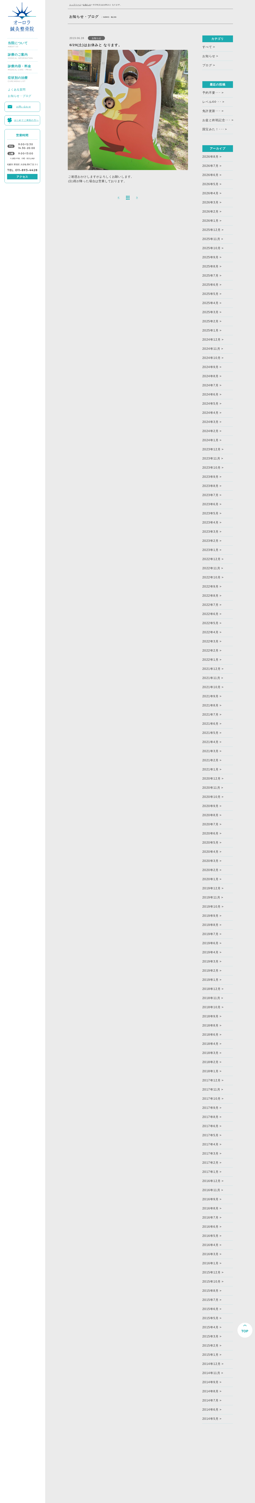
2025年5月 (210, 293)
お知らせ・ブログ (19, 95)
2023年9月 (210, 476)
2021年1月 (210, 769)
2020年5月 (210, 842)
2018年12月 (211, 988)
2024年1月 (210, 440)
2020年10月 (211, 796)
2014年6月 (210, 1409)
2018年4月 (210, 1043)
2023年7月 (210, 495)
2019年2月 (210, 970)
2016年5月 (210, 1235)
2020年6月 (210, 833)
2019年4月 (210, 952)
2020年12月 (211, 778)
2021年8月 (210, 705)
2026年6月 (210, 175)
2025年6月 (210, 284)
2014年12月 (211, 1363)
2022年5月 (210, 623)
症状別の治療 (18, 77)
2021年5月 (210, 732)
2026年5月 (210, 184)
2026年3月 (210, 202)
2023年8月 (210, 485)
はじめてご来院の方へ (26, 119)
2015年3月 (210, 1336)
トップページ (75, 5)
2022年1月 (210, 659)
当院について (18, 43)
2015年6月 (210, 1309)
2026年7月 (210, 165)
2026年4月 (210, 193)
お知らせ (87, 5)
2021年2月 (210, 760)
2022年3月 (210, 641)
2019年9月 (210, 915)
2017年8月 (210, 1117)
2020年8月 (210, 815)
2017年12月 (211, 1080)
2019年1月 (210, 979)
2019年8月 (210, 924)
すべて (207, 47)
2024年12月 (211, 339)
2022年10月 (211, 577)
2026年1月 (210, 220)
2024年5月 (210, 403)
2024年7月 (210, 385)
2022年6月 (210, 614)
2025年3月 (210, 312)
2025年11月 (211, 239)
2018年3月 (210, 1053)
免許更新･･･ (211, 111)
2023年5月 (210, 513)
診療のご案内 (20, 54)
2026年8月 (210, 156)
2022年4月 (210, 632)
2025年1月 (210, 330)
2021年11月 (211, 678)
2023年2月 (210, 540)
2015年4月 (210, 1327)
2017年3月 (210, 1153)
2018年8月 (210, 1025)
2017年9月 (210, 1107)
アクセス (22, 176)
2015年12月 (211, 1272)
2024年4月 (210, 412)
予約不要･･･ (211, 92)
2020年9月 (210, 806)
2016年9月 (210, 1199)
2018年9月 (210, 1016)
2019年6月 (210, 943)
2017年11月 (211, 1089)
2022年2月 (210, 650)
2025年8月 (210, 266)
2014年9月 (210, 1382)
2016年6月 (210, 1226)
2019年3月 (210, 961)
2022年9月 (210, 586)
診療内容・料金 (20, 66)
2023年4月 (210, 522)
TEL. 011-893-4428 (22, 170)
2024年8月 (210, 376)
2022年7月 (210, 604)
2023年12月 (211, 449)
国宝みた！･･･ (213, 129)
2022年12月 (211, 559)
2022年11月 (211, 568)
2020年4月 (210, 851)
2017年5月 (210, 1135)
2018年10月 (211, 1007)
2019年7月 (210, 934)
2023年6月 (210, 504)
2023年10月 (211, 467)
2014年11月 (211, 1373)
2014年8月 (210, 1391)
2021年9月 (210, 696)
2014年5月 (210, 1418)
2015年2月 (210, 1345)
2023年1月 (210, 550)
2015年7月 (210, 1299)
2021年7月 (210, 714)
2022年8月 (210, 595)
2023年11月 (211, 458)
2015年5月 (210, 1318)
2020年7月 (210, 824)
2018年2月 (210, 1062)
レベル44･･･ (212, 101)
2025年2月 (210, 321)
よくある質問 (17, 88)
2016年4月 (210, 1245)
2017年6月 (210, 1126)
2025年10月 (211, 248)
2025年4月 (210, 303)
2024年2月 (210, 431)
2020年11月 (211, 787)
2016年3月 (210, 1254)
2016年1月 (210, 1263)
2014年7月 (210, 1400)
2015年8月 (210, 1290)
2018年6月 (210, 1034)
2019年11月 (211, 897)
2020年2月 (210, 870)
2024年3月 (210, 421)
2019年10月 (211, 906)
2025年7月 (210, 275)
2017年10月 (211, 1098)
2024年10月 (211, 357)
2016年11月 (211, 1190)
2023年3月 (210, 531)
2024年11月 (211, 348)
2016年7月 (210, 1217)
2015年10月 (211, 1281)
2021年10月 (211, 687)
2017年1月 (210, 1171)
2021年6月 (210, 723)
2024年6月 (210, 394)
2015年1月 (210, 1354)
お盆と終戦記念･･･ (216, 120)
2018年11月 (211, 998)
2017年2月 (210, 1162)
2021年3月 (210, 751)
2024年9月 (210, 367)
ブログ (207, 65)
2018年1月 (210, 1071)
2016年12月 (211, 1181)
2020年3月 (210, 860)
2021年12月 (211, 668)
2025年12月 (211, 229)
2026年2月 (210, 211)
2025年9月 (210, 257)
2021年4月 (210, 742)
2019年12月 (211, 888)
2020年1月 (210, 879)
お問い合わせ (23, 106)
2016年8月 (210, 1208)
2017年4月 (210, 1144)
